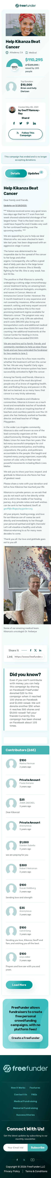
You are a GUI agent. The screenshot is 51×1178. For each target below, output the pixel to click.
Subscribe (37, 1147)
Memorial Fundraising (25, 1108)
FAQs (34, 1094)
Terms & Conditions (36, 1171)
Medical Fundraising (25, 1101)
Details (15, 173)
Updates (35, 173)
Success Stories (25, 1115)
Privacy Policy (12, 1171)
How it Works (18, 1087)
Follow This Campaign (27, 134)
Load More (19, 985)
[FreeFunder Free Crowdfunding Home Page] (25, 5)
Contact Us (20, 1094)
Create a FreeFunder (26, 1038)
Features (35, 1087)
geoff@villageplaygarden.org (18, 508)
